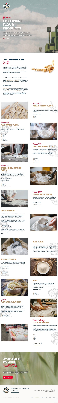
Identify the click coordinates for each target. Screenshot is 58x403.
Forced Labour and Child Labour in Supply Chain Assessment (44, 390)
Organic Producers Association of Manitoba (13, 90)
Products (37, 397)
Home (32, 397)
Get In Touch (7, 377)
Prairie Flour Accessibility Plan (50, 391)
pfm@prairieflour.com (15, 392)
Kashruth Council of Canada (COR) (12, 80)
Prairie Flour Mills (6, 88)
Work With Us (37, 343)
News (50, 397)
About (54, 397)
